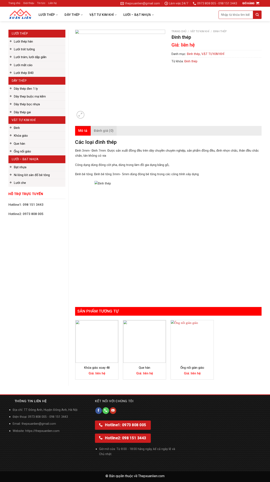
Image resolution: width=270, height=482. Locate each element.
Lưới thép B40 (24, 73)
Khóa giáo (21, 136)
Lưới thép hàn (23, 41)
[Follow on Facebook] (98, 410)
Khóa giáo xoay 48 (97, 368)
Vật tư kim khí (101, 15)
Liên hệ (52, 3)
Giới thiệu (28, 3)
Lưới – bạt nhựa (137, 15)
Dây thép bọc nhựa (27, 104)
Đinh (17, 128)
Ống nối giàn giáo (192, 368)
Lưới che (20, 183)
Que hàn (19, 144)
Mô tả (83, 131)
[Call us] (106, 410)
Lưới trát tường (24, 49)
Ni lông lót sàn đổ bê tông (32, 175)
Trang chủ (14, 3)
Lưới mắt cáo (23, 65)
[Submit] (257, 15)
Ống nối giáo (22, 151)
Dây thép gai (22, 112)
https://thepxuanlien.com (42, 431)
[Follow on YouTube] (113, 410)
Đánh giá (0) (104, 131)
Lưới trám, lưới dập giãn (30, 57)
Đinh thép (220, 31)
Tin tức (41, 3)
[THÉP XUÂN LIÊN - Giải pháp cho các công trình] (20, 14)
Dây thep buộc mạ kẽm (30, 96)
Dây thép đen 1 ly (26, 89)
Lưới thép (47, 15)
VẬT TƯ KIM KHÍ (199, 31)
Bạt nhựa (20, 167)
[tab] (83, 131)
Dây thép (72, 15)
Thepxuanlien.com (151, 476)
